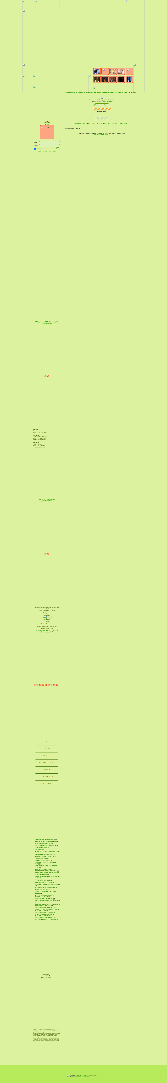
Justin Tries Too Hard (43, 882)
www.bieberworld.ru (84, 1075)
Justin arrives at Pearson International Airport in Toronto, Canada (45, 914)
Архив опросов (52, 630)
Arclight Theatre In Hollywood (47, 884)
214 (99, 123)
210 (89, 123)
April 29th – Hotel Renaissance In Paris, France (47, 873)
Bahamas (38, 849)
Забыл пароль (42, 151)
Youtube (46, 748)
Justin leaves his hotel (44, 898)
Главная (68, 92)
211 (92, 123)
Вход (107, 134)
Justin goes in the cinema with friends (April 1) (46, 846)
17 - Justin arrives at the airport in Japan (44, 895)
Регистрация (52, 151)
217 (108, 123)
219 (113, 123)
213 (97, 123)
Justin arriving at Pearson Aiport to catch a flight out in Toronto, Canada (47, 909)
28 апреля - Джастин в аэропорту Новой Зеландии (46, 870)
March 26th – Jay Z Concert (45, 841)
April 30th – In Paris (42, 880)
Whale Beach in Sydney (44, 854)
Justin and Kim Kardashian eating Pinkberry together (45, 918)
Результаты (40, 630)
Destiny (109, 101)
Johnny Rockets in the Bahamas (47, 901)
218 (110, 123)
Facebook (47, 755)
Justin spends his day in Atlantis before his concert (47, 904)
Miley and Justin (41, 889)
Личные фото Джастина (44, 839)
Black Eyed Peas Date (43, 843)
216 (105, 123)
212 (94, 123)
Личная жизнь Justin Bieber (96, 92)
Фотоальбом (78, 92)
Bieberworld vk (47, 783)
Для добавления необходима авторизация (47, 322)
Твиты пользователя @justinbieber (47, 500)
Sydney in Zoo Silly (42, 860)
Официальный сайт (46, 762)
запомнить (39, 149)
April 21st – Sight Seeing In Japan (47, 851)
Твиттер (46, 741)
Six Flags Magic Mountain (45, 887)
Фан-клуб (47, 769)
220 (115, 123)
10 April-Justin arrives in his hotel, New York (46, 857)
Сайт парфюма (46, 776)
